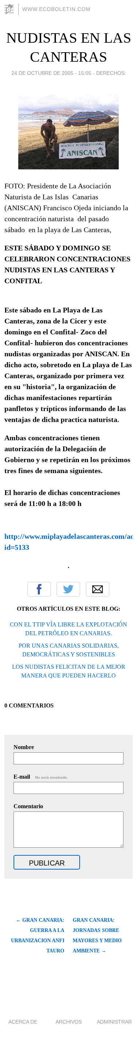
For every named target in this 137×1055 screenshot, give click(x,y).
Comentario (28, 806)
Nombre (24, 747)
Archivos (69, 1022)
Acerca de (22, 1022)
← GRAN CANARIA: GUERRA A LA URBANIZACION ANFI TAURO (37, 935)
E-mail (41, 777)
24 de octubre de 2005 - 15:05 (51, 73)
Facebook (39, 589)
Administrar (114, 1022)
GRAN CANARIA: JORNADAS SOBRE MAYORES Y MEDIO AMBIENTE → (97, 935)
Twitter (68, 589)
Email (97, 589)
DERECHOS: (111, 73)
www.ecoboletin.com (56, 9)
